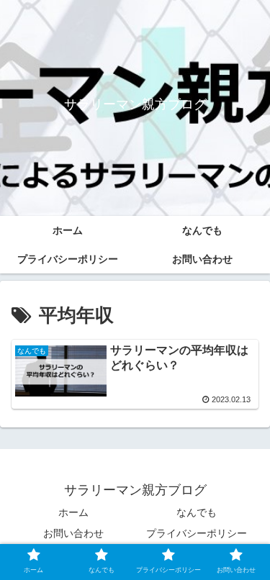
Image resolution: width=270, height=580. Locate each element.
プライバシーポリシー (196, 533)
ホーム (73, 512)
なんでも (196, 512)
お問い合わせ (73, 533)
